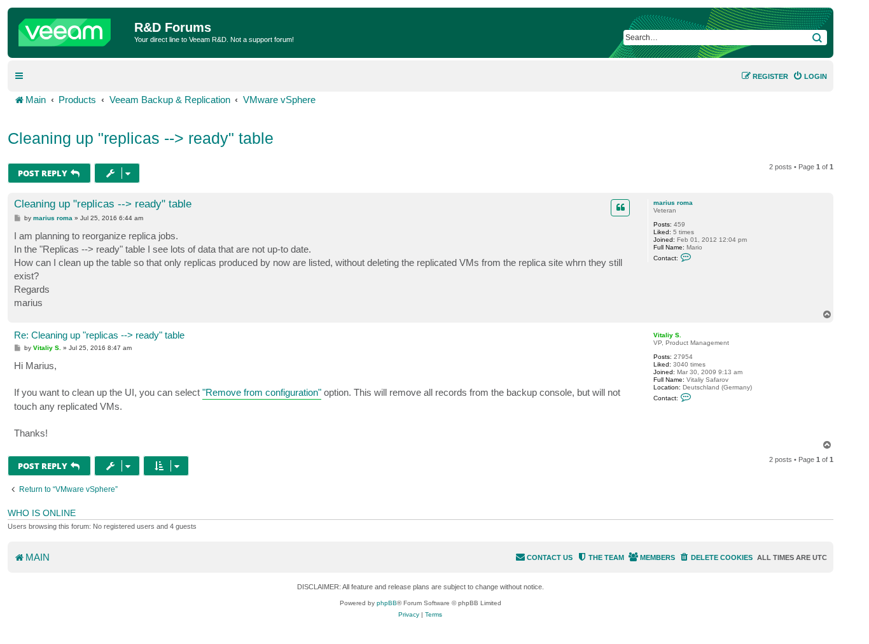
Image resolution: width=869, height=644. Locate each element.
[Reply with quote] (620, 207)
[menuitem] (810, 76)
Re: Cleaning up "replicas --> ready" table (99, 335)
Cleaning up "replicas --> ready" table (141, 138)
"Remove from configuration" (261, 392)
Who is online (42, 513)
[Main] (72, 29)
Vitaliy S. (667, 335)
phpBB (387, 602)
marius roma (673, 202)
